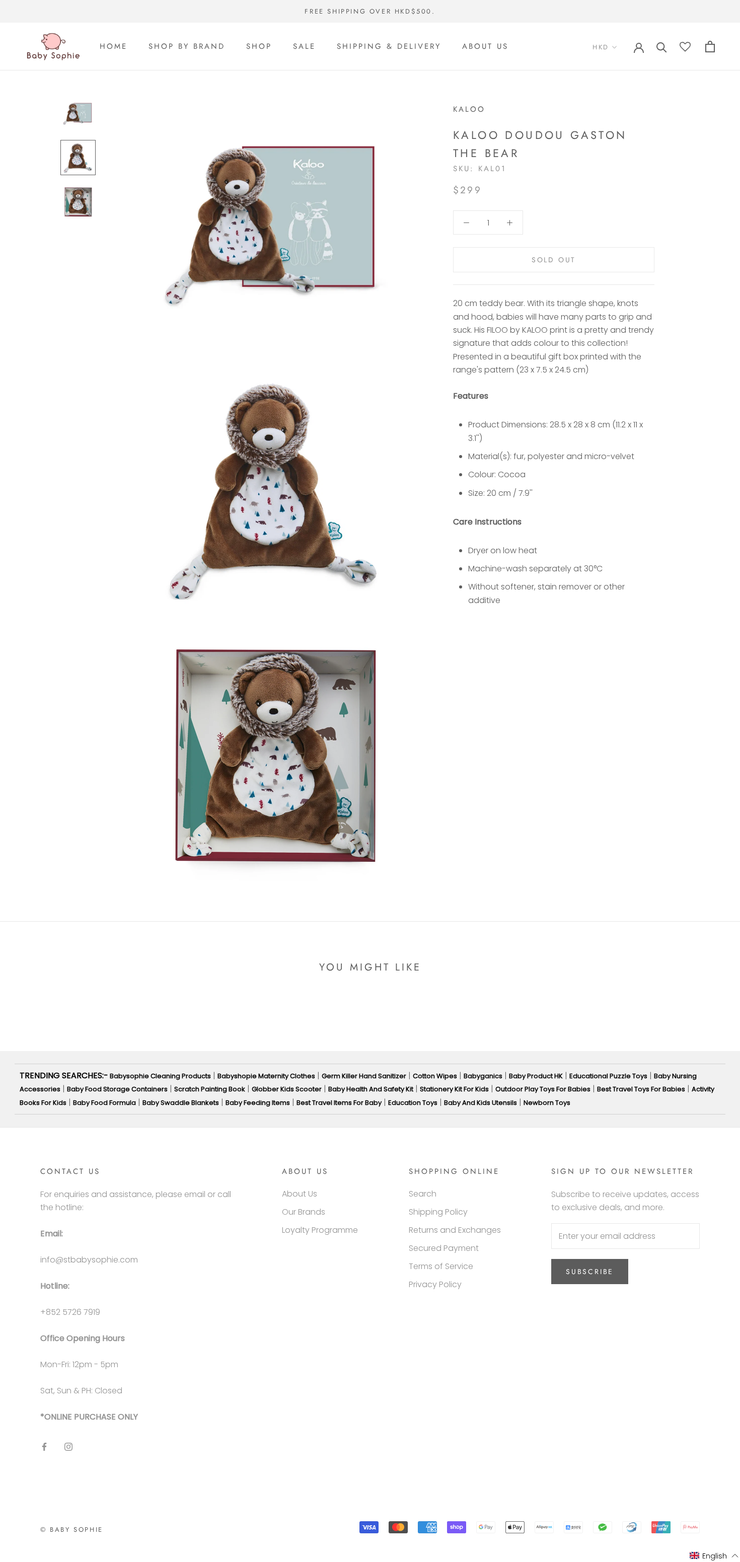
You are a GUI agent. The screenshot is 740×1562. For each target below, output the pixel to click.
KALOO (469, 109)
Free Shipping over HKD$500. (370, 11)
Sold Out (554, 260)
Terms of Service (441, 1266)
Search (422, 1194)
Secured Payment (444, 1248)
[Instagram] (68, 1446)
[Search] (661, 46)
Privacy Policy (435, 1284)
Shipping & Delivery (389, 46)
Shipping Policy (438, 1212)
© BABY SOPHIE (71, 1529)
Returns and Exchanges (455, 1230)
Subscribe (590, 1272)
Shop (259, 46)
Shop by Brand (187, 46)
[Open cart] (710, 46)
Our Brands (303, 1212)
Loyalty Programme (320, 1230)
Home (113, 46)
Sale (304, 46)
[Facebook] (44, 1446)
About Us (485, 46)
